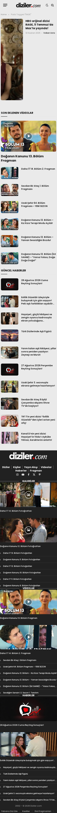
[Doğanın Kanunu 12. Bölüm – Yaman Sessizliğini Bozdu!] (9, 241)
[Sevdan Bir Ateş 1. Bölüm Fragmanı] (9, 190)
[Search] (52, 5)
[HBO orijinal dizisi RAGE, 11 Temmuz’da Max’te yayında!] (12, 59)
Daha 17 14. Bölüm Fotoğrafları (16, 510)
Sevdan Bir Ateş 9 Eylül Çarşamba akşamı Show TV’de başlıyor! (35, 402)
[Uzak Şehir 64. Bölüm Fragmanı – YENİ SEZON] (9, 207)
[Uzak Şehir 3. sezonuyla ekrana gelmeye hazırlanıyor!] (9, 387)
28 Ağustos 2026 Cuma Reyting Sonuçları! (34, 282)
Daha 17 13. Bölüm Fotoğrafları (17, 553)
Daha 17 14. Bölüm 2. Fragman (38, 168)
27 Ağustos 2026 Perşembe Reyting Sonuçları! (37, 367)
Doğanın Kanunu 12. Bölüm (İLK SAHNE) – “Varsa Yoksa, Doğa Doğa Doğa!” (38, 257)
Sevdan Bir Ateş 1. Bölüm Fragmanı (19, 660)
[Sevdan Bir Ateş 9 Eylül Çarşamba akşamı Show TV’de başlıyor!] (9, 404)
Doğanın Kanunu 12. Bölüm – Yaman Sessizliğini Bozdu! (37, 238)
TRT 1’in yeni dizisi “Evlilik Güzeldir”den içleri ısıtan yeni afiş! (38, 419)
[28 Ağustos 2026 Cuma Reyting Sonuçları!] (9, 284)
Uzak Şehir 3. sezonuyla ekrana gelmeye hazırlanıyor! (38, 384)
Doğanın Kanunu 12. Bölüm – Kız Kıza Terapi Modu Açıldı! (37, 221)
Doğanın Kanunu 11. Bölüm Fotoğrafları (21, 559)
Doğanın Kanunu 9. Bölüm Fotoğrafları (21, 585)
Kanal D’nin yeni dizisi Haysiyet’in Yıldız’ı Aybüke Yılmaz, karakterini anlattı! (36, 437)
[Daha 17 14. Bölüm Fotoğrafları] (28, 495)
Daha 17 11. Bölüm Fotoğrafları (17, 579)
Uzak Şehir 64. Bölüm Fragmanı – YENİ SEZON (34, 204)
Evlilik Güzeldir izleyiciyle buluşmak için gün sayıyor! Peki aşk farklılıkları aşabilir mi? (37, 302)
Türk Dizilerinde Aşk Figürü (36, 331)
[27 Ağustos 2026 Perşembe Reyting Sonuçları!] (9, 370)
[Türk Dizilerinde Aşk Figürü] (9, 335)
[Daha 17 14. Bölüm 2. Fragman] (9, 173)
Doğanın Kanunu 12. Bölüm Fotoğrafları (20, 546)
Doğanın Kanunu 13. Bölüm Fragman (22, 158)
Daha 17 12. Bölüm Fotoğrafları (17, 566)
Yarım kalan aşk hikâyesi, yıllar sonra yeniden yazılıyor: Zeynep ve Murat (38, 351)
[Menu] (5, 5)
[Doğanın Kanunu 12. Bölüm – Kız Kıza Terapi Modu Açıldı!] (9, 224)
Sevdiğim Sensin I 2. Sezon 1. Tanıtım (20, 692)
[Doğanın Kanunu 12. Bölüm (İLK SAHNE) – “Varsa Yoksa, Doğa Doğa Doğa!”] (9, 258)
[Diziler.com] (28, 5)
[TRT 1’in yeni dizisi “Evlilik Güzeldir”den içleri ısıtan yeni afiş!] (9, 421)
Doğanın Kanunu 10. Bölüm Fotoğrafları (22, 572)
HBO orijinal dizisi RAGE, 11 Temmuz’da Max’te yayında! (39, 24)
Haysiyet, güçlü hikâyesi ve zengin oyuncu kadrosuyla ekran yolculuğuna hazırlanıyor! (36, 319)
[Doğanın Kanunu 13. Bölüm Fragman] (28, 136)
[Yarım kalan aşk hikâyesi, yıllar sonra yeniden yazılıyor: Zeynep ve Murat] (9, 353)
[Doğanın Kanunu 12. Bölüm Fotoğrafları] (28, 530)
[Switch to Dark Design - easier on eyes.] (47, 5)
